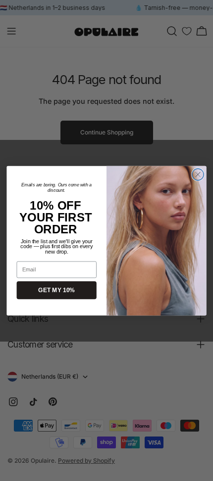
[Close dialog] (198, 174)
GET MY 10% (56, 290)
